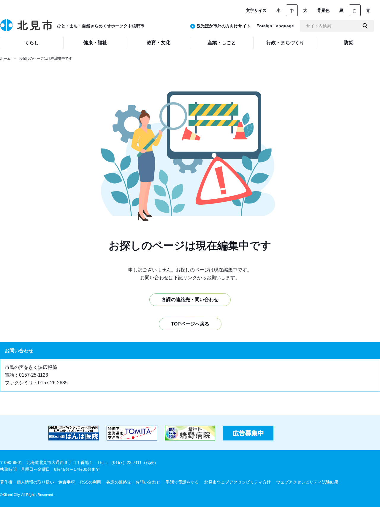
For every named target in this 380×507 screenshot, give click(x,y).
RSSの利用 (90, 482)
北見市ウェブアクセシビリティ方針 (237, 482)
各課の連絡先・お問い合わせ (133, 482)
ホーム (5, 58)
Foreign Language (275, 25)
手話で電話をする (182, 482)
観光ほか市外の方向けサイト (224, 25)
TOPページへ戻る (190, 323)
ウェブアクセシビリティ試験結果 (307, 482)
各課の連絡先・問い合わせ (190, 299)
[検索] (365, 26)
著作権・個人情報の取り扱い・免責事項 (37, 482)
